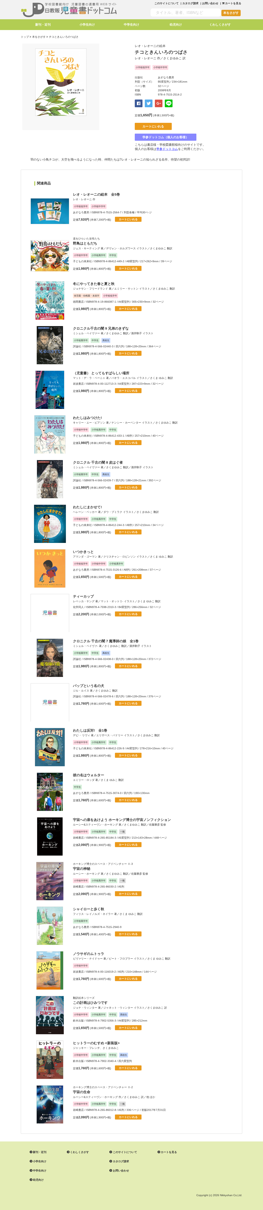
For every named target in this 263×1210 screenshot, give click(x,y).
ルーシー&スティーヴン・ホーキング (95, 824)
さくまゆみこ (172, 58)
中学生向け (131, 24)
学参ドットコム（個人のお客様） (165, 137)
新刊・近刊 (43, 24)
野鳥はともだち (85, 243)
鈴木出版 (78, 1020)
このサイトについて (166, 3)
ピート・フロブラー (121, 958)
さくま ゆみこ (158, 377)
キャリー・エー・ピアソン (89, 422)
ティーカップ (83, 596)
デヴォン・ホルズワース (121, 248)
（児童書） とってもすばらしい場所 (101, 373)
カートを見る (169, 1152)
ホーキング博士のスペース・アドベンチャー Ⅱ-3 (103, 863)
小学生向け (87, 24)
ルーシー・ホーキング (86, 873)
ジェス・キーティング (86, 248)
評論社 (77, 346)
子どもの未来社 (82, 261)
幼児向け (176, 24)
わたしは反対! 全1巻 (90, 730)
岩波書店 (78, 383)
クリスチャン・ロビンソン (119, 556)
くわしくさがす (220, 24)
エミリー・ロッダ (84, 779)
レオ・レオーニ (145, 58)
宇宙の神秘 (81, 869)
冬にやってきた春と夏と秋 (94, 284)
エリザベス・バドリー (109, 735)
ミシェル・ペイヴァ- (85, 645)
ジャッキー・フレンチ (86, 1047)
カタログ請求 (190, 3)
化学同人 (78, 607)
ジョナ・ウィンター (85, 1007)
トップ (25, 36)
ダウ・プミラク (112, 511)
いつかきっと (83, 552)
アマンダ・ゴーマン (85, 556)
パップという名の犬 (88, 686)
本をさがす (231, 12)
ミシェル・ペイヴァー (86, 333)
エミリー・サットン (126, 288)
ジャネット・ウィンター (118, 1007)
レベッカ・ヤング (84, 601)
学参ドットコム (167, 149)
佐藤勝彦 (154, 824)
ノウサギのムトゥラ (88, 954)
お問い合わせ (210, 3)
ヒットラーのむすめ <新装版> (96, 1043)
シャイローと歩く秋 (88, 909)
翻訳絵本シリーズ (84, 997)
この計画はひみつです (90, 1003)
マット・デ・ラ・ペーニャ (89, 377)
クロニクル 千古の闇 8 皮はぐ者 (98, 462)
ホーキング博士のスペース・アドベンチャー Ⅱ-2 (103, 1087)
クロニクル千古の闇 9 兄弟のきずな (101, 328)
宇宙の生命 (81, 1092)
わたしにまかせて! (87, 507)
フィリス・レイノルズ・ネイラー (93, 913)
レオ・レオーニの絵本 (150, 46)
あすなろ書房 (166, 77)
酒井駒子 (136, 333)
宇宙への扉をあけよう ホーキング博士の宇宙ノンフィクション (122, 820)
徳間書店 (78, 301)
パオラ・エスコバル (123, 377)
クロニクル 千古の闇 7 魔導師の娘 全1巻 (106, 641)
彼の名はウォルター (88, 775)
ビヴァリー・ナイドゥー (88, 958)
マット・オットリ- (112, 601)
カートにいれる (153, 126)
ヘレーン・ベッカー (85, 511)
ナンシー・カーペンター (126, 422)
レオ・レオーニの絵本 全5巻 (96, 194)
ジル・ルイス (81, 690)
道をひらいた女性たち (86, 238)
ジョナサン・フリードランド (90, 288)
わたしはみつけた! (87, 418)
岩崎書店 (78, 837)
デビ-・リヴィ (81, 735)
